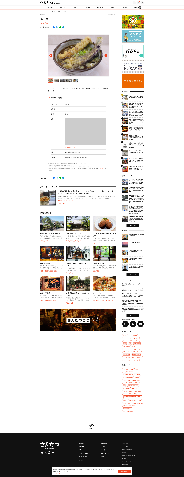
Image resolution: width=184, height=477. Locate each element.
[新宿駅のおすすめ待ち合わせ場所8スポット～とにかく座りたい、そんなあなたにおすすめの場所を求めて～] (133, 144)
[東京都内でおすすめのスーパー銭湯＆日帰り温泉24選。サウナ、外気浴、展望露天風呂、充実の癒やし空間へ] (133, 136)
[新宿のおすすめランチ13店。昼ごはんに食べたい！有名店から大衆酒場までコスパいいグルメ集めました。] (133, 120)
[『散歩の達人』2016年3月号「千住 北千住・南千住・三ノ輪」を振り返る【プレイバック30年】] (133, 160)
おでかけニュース (83, 456)
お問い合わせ (102, 168)
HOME (41, 12)
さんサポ (103, 446)
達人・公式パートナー (106, 453)
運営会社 (124, 452)
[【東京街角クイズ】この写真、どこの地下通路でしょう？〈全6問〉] (133, 152)
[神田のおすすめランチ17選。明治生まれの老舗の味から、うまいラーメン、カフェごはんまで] (133, 168)
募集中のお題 (104, 443)
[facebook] (42, 452)
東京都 (47, 12)
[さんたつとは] (78, 320)
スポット (103, 450)
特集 (80, 450)
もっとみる (133, 225)
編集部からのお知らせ (127, 449)
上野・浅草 (53, 12)
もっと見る (133, 315)
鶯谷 (59, 12)
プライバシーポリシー (127, 461)
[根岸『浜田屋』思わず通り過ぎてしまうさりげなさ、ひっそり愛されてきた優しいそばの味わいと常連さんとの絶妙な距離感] (78, 197)
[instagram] (49, 452)
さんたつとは (125, 443)
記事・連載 (81, 446)
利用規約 (124, 458)
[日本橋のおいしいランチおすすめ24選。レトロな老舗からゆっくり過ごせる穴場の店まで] (133, 128)
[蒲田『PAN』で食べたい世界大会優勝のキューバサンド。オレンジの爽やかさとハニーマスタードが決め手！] (133, 105)
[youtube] (53, 452)
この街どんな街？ (83, 453)
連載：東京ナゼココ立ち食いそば (65, 200)
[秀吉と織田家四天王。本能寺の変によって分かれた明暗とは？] (133, 97)
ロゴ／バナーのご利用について (129, 455)
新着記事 (81, 443)
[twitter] (46, 452)
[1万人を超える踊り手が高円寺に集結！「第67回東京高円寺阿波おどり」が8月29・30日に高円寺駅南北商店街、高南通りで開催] (133, 112)
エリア (102, 456)
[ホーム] (42, 7)
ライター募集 (125, 446)
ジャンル (81, 460)
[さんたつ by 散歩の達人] (51, 2)
